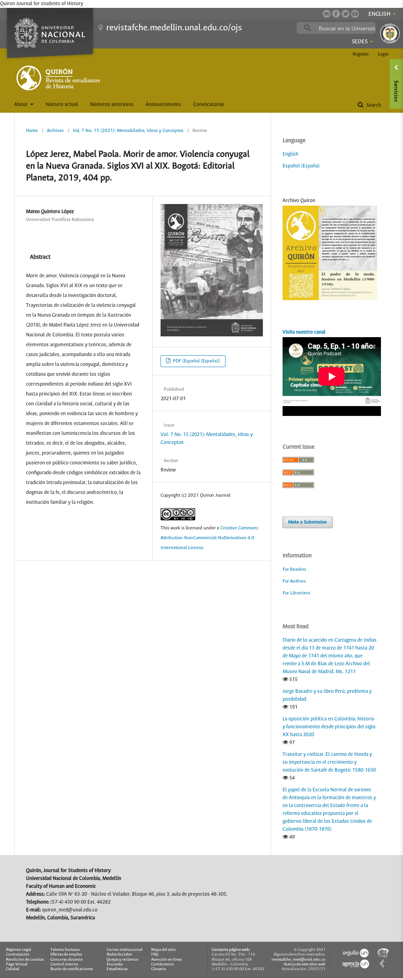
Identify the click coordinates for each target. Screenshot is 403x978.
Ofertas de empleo (66, 954)
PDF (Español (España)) (196, 361)
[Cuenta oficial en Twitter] (345, 14)
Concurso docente (66, 960)
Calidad (12, 969)
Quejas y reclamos (122, 960)
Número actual (62, 105)
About (21, 105)
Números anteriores (111, 105)
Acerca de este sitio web (304, 964)
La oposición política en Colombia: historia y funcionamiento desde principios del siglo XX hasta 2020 (329, 727)
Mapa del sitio (163, 950)
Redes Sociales (119, 954)
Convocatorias (208, 105)
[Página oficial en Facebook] (336, 14)
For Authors (294, 581)
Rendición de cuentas (25, 960)
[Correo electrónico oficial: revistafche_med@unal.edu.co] (327, 14)
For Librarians (296, 593)
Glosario (158, 969)
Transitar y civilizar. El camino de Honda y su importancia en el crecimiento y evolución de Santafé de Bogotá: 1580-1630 (329, 762)
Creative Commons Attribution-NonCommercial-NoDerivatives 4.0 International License (209, 537)
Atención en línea (166, 960)
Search (373, 105)
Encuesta (115, 964)
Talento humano (65, 950)
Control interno (64, 964)
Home (32, 130)
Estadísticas (117, 969)
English (290, 154)
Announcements (163, 105)
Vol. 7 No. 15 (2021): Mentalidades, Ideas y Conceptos (128, 130)
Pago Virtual (17, 964)
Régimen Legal (18, 950)
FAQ (154, 954)
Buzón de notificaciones (71, 969)
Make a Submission (307, 522)
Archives (55, 130)
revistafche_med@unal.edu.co (298, 960)
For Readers (294, 569)
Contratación (18, 954)
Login (383, 54)
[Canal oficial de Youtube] (355, 14)
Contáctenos (162, 964)
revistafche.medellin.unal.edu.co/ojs (174, 28)
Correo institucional (124, 950)
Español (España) (301, 166)
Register (361, 54)
